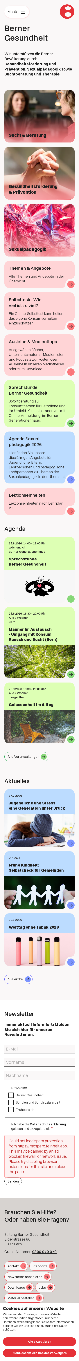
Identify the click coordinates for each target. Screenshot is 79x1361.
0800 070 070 (44, 1251)
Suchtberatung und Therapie (32, 74)
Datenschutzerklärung (48, 1124)
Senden (13, 1181)
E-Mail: (8, 1046)
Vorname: (9, 1059)
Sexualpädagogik (44, 69)
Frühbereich (25, 1110)
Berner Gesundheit (29, 1095)
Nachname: (10, 1072)
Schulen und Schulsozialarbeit (38, 1102)
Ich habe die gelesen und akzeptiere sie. (38, 1126)
